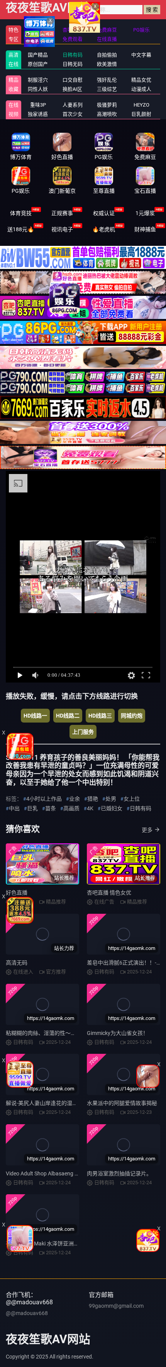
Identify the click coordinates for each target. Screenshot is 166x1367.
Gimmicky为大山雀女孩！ (117, 1033)
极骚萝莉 (107, 105)
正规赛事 (62, 213)
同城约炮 (131, 716)
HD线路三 (100, 716)
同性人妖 (38, 89)
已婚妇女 (111, 808)
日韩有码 (140, 808)
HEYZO (141, 105)
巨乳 (32, 808)
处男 (110, 799)
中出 (14, 808)
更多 (147, 830)
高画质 (71, 808)
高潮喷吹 (107, 114)
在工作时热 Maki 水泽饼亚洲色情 (45, 1243)
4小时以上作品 (44, 799)
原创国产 (38, 64)
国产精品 (38, 55)
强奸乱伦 (107, 80)
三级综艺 (107, 89)
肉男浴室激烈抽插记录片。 (119, 1173)
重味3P (38, 105)
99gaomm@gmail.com (116, 1306)
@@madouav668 (27, 1313)
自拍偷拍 (107, 55)
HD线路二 (68, 716)
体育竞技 (21, 213)
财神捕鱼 (145, 229)
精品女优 (141, 80)
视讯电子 (62, 229)
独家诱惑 (38, 114)
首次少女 (73, 114)
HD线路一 (35, 716)
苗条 (50, 808)
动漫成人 (141, 89)
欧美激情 (107, 64)
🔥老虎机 (103, 229)
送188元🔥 (20, 229)
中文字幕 (141, 55)
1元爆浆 (145, 213)
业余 (74, 799)
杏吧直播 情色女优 (109, 893)
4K (90, 808)
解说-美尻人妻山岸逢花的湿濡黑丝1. (49, 1103)
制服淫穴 (38, 80)
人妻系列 (73, 105)
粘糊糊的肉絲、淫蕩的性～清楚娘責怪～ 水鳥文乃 (66, 1033)
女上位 (132, 799)
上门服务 (83, 732)
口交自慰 (73, 80)
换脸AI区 (72, 89)
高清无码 (16, 963)
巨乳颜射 (141, 114)
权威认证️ (104, 213)
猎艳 (92, 799)
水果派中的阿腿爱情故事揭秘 (122, 1103)
